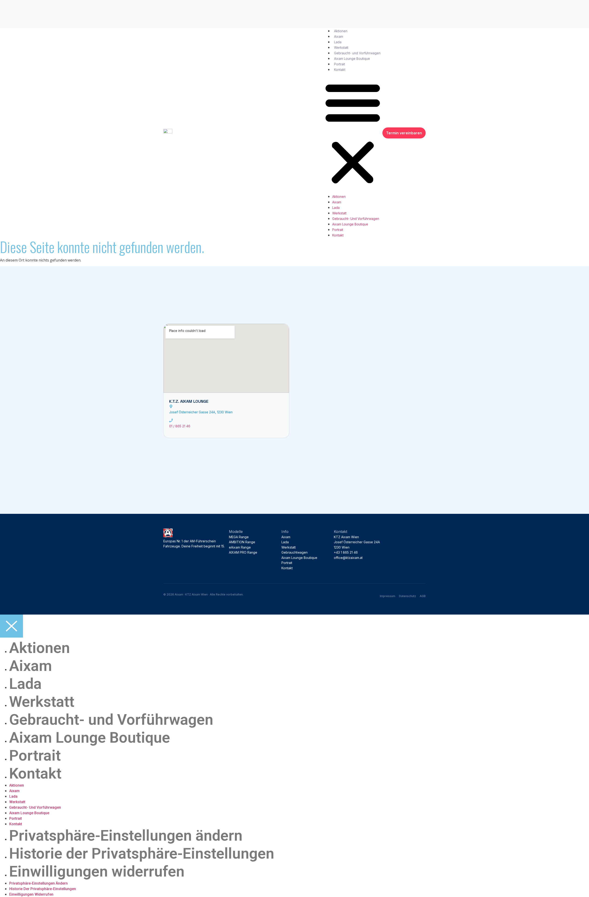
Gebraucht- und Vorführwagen (357, 53)
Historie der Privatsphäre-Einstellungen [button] (141, 853)
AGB (423, 596)
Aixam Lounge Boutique (352, 58)
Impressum (387, 596)
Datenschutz (407, 596)
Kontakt (339, 70)
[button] (352, 133)
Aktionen (340, 31)
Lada (337, 42)
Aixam (338, 36)
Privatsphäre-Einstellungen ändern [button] (126, 835)
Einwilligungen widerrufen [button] (97, 871)
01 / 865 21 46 (179, 426)
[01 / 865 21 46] (171, 420)
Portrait (339, 64)
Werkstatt (341, 47)
